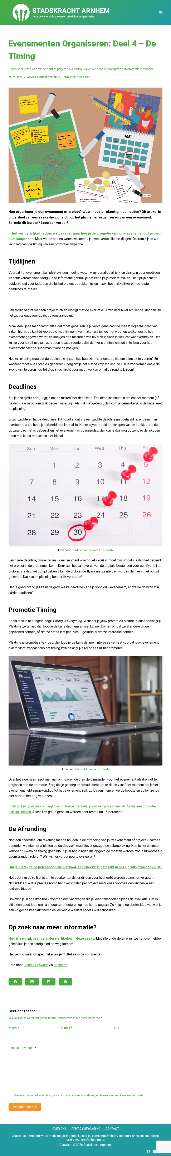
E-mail (66, 1028)
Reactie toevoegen (22, 1048)
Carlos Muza (83, 769)
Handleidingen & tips (76, 77)
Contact (112, 1128)
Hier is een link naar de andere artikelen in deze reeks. (52, 938)
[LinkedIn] (48, 981)
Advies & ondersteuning (43, 77)
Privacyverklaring (86, 1128)
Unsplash (107, 550)
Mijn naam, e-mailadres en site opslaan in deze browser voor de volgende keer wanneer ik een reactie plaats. (79, 1095)
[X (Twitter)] (32, 981)
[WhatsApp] (65, 981)
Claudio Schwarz (36, 965)
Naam (14, 1028)
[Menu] (160, 12)
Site (116, 1028)
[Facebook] (15, 981)
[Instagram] (154, 1151)
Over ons (59, 1128)
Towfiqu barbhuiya (83, 550)
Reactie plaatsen (25, 1107)
